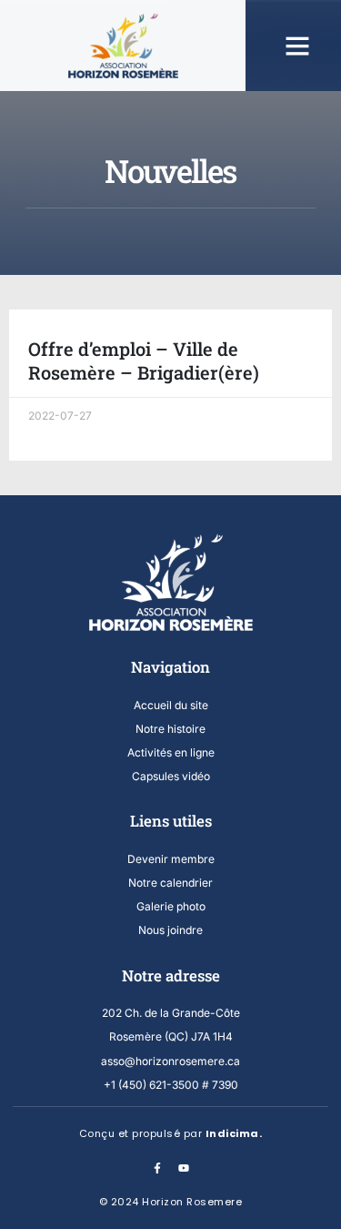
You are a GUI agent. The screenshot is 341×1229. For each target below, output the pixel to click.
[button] (297, 45)
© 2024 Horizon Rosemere (171, 1201)
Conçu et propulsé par (171, 1133)
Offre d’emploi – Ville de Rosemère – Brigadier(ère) (143, 360)
